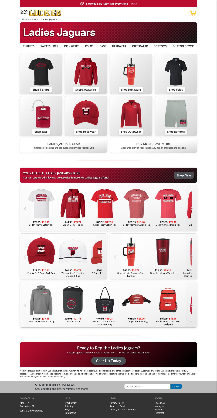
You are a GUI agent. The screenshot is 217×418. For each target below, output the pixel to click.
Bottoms (160, 46)
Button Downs (183, 46)
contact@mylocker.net (31, 410)
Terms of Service (118, 406)
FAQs (67, 409)
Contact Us (70, 412)
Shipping (69, 406)
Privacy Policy (117, 402)
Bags (103, 46)
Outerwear (140, 46)
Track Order (71, 402)
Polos (89, 46)
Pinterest (159, 412)
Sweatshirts (49, 46)
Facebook (160, 402)
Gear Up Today (108, 360)
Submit (176, 386)
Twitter (158, 409)
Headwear (119, 46)
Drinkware (71, 46)
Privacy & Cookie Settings (123, 409)
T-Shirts (28, 46)
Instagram (160, 406)
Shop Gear (184, 175)
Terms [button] (134, 3)
